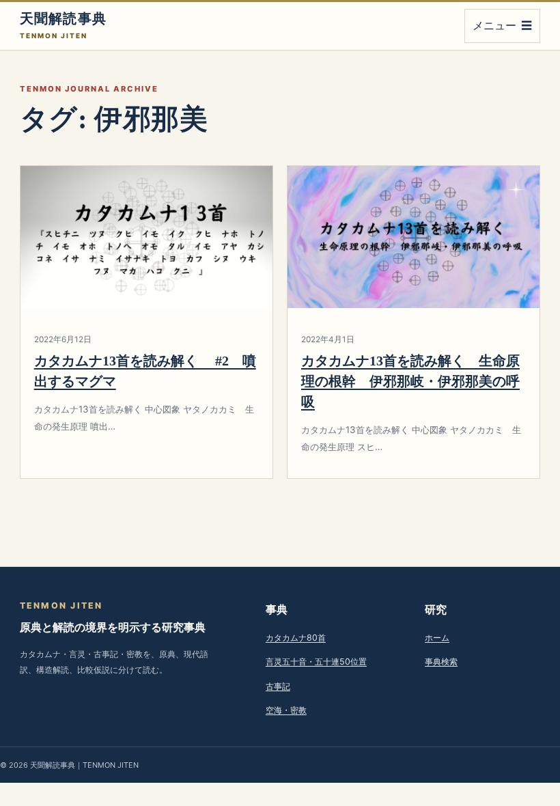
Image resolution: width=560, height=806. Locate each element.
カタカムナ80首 (296, 638)
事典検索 (441, 661)
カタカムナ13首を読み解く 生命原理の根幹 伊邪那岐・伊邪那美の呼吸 (410, 381)
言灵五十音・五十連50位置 (316, 661)
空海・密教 (286, 710)
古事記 (278, 686)
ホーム (437, 638)
